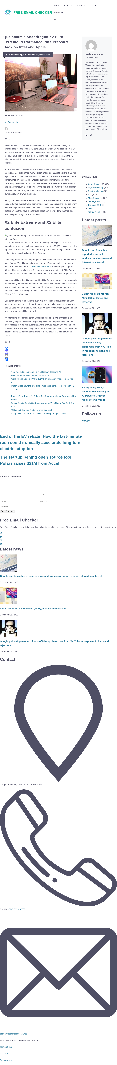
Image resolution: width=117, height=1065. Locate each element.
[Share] (41, 359)
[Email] (41, 356)
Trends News (44, 55)
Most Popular (32, 55)
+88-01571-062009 (16, 909)
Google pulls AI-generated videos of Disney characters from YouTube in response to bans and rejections (97, 346)
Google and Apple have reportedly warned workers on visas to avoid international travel (51, 576)
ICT (24, 55)
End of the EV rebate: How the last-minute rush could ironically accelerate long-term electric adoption (41, 442)
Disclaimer (5, 1053)
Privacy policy (6, 1060)
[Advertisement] (97, 154)
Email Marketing (95, 191)
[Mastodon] (41, 352)
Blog (94, 6)
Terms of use (6, 1047)
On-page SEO (94, 205)
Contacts (58, 12)
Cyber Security (15, 55)
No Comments (11, 122)
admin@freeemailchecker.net (13, 1034)
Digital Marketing (95, 187)
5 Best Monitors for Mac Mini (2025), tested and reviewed (96, 297)
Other (90, 208)
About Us (68, 6)
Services (81, 6)
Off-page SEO (94, 201)
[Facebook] (41, 348)
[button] (55, 19)
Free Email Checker (32, 12)
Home (56, 6)
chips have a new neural (40, 267)
